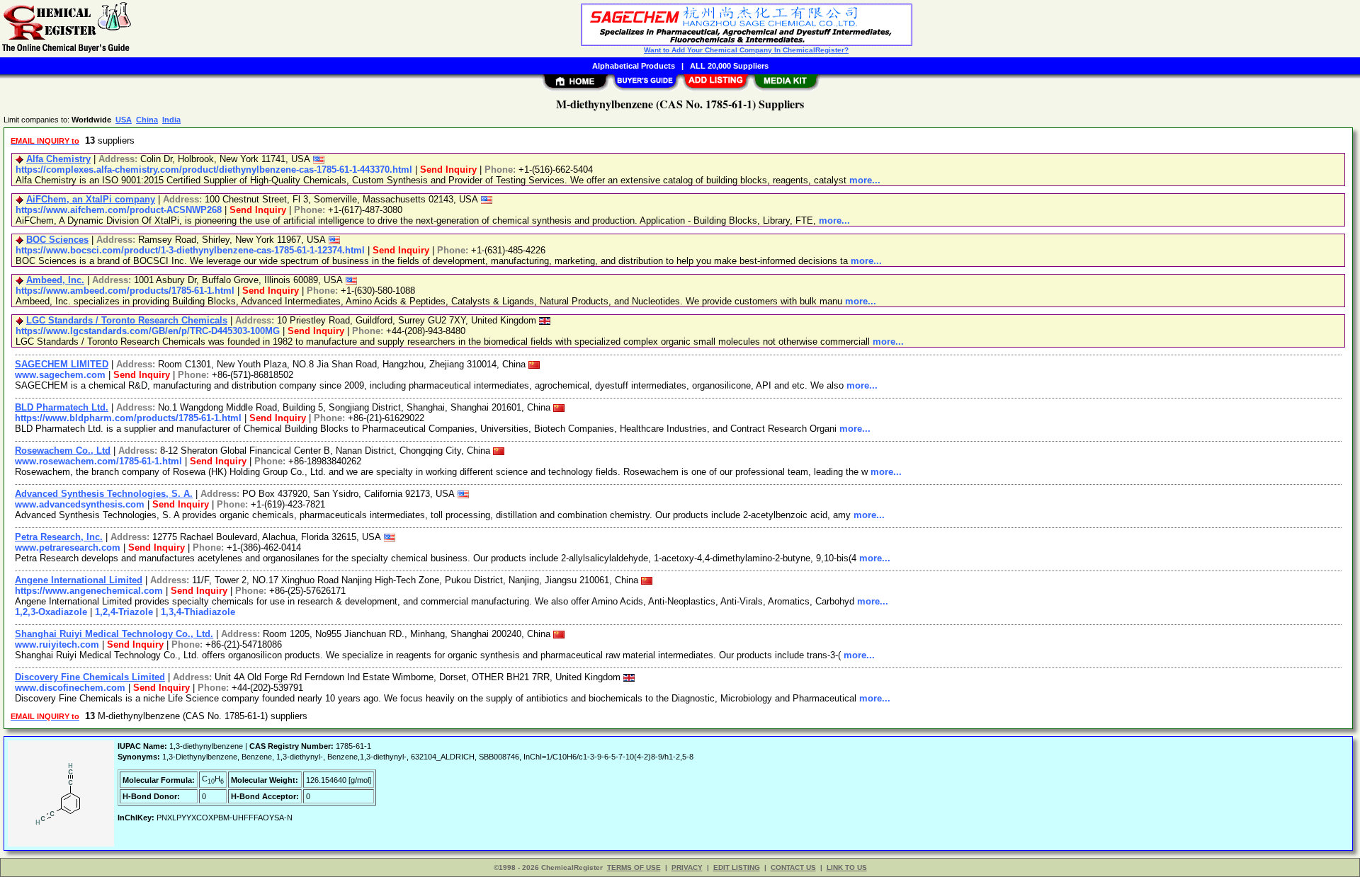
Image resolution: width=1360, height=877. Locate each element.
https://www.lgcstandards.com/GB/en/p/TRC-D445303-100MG (148, 331)
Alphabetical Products (633, 66)
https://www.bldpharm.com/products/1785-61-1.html (128, 418)
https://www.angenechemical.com (89, 590)
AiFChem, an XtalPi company (90, 199)
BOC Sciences (57, 239)
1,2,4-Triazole (124, 612)
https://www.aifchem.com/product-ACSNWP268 (119, 210)
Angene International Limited (78, 580)
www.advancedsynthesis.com (79, 504)
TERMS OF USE (634, 867)
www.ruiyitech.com (57, 644)
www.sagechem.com (60, 374)
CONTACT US (793, 867)
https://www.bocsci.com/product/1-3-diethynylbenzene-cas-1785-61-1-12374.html (190, 250)
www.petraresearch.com (67, 547)
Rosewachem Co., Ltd (62, 450)
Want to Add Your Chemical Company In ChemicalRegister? (746, 50)
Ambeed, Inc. (55, 280)
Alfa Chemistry (58, 159)
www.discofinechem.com (70, 687)
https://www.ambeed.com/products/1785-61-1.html (125, 290)
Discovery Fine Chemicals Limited (90, 677)
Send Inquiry (448, 169)
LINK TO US (847, 867)
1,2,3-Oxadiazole (51, 612)
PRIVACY (687, 867)
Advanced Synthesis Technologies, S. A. (104, 493)
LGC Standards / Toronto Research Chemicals (126, 320)
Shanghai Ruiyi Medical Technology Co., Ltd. (114, 634)
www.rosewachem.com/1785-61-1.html (98, 461)
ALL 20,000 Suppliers (729, 66)
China (147, 119)
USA (123, 119)
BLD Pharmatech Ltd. (61, 407)
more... (864, 180)
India (171, 119)
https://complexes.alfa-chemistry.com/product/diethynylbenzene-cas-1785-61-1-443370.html (214, 169)
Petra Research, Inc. (59, 537)
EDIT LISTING (736, 867)
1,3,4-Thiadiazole (198, 612)
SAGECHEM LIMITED (61, 364)
